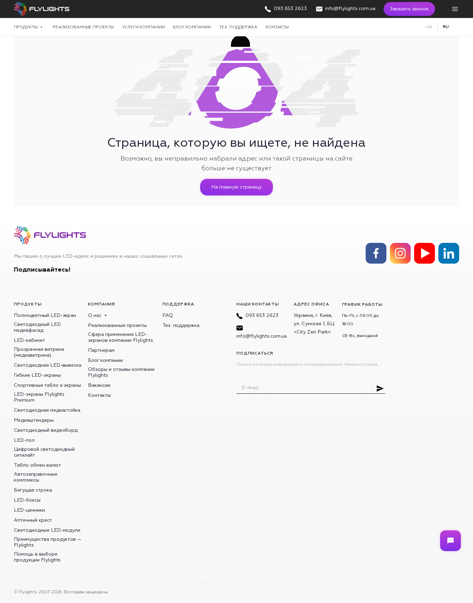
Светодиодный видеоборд (46, 430)
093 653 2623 (262, 315)
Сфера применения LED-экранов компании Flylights (120, 337)
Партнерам (101, 350)
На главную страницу (236, 187)
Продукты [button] (26, 27)
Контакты (277, 27)
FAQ (167, 315)
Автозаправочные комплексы (35, 477)
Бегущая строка (33, 490)
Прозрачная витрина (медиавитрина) (39, 352)
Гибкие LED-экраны (37, 375)
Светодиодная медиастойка (47, 410)
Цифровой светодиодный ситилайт (44, 452)
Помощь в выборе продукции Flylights (37, 557)
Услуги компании (143, 27)
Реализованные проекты (83, 27)
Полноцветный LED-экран (45, 315)
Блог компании (192, 27)
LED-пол (24, 440)
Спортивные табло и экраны (47, 385)
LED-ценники (29, 510)
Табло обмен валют (37, 465)
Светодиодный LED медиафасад (37, 327)
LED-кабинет (29, 340)
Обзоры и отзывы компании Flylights (121, 372)
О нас (94, 315)
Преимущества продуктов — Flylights (47, 542)
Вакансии (99, 385)
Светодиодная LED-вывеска (47, 365)
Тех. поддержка (238, 27)
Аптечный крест (33, 520)
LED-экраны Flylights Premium (39, 397)
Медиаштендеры (34, 420)
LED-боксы (27, 500)
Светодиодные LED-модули (47, 530)
